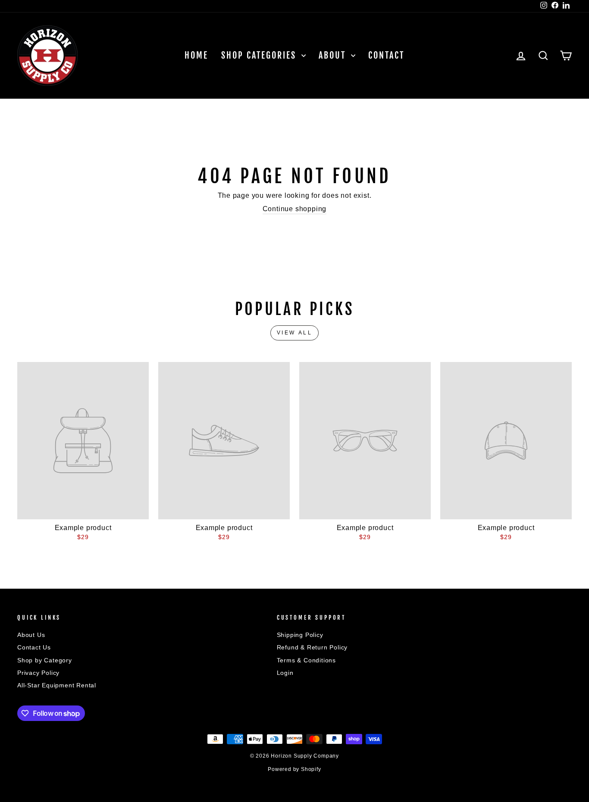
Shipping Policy (300, 635)
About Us (31, 635)
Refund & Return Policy (312, 647)
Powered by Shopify (294, 769)
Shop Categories (260, 55)
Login (285, 673)
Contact (386, 55)
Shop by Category (44, 660)
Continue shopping (295, 208)
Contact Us (34, 647)
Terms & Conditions (306, 660)
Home (196, 55)
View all (295, 333)
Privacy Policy (38, 673)
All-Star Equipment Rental (56, 685)
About (334, 55)
